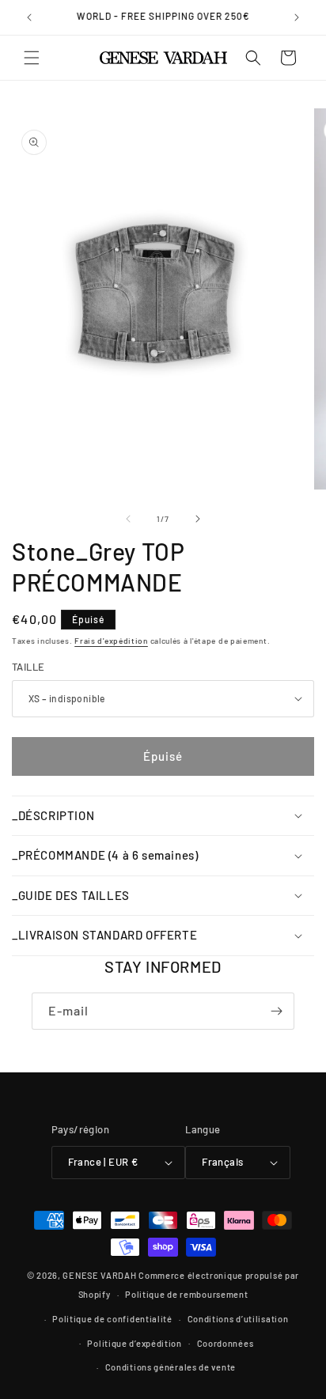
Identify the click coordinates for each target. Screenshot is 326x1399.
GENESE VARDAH (99, 1275)
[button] (31, 57)
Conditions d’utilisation (238, 1319)
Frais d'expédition (111, 640)
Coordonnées (225, 1343)
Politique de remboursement (186, 1294)
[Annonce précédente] (29, 17)
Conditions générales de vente (170, 1367)
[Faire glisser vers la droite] (197, 518)
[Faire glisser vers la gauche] (128, 518)
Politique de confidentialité (112, 1319)
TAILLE (28, 666)
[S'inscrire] (276, 1011)
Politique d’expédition (134, 1343)
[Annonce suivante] (296, 17)
